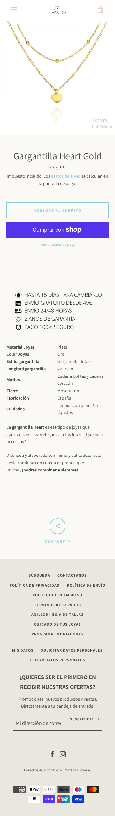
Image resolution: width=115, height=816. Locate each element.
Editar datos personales (57, 659)
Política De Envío (86, 585)
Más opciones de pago (57, 244)
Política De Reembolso (57, 594)
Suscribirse (82, 719)
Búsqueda (39, 575)
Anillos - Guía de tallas (57, 614)
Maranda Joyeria (77, 770)
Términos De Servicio (57, 604)
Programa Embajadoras (57, 633)
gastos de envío (65, 176)
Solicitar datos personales (72, 650)
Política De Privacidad (35, 585)
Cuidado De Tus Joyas (57, 624)
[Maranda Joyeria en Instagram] (63, 754)
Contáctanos (72, 575)
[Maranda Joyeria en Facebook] (52, 754)
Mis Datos (23, 650)
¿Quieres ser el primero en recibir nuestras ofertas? (57, 682)
